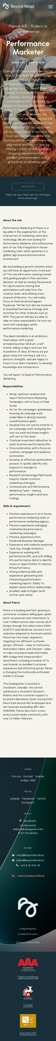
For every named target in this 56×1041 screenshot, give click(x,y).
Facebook (28, 798)
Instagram (28, 802)
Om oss (16, 776)
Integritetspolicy (28, 928)
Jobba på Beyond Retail (30, 875)
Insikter (40, 776)
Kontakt (28, 776)
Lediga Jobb (28, 780)
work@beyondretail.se (30, 855)
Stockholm (28, 827)
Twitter (41, 798)
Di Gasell (28, 1005)
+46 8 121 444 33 (30, 865)
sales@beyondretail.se (30, 860)
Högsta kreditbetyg (28, 977)
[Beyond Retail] (18, 8)
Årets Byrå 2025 (28, 1033)
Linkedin (15, 798)
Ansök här (28, 186)
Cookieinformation (28, 934)
